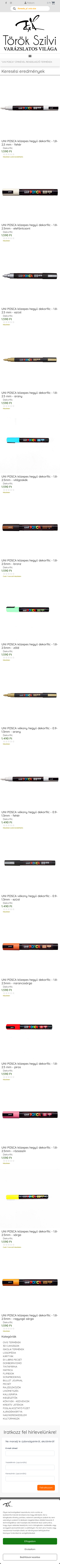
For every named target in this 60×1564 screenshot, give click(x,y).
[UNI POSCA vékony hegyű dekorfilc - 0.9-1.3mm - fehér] (30, 779)
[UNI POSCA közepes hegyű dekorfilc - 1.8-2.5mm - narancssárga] (30, 947)
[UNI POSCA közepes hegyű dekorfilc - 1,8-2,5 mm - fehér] (30, 108)
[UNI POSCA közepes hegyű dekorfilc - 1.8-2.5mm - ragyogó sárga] (30, 1282)
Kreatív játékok (13, 1404)
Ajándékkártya (12, 1411)
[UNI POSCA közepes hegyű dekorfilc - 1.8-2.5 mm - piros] (30, 1030)
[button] (30, 56)
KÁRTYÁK (8, 1356)
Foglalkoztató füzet (16, 1408)
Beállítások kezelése (30, 1557)
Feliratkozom (46, 1487)
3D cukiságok (11, 1345)
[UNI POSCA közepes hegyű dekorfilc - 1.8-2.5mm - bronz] (30, 527)
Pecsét (7, 1383)
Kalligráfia (10, 1394)
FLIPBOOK (8, 1373)
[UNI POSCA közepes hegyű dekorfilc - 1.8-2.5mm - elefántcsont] (30, 192)
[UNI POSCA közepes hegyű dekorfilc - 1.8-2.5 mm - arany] (30, 360)
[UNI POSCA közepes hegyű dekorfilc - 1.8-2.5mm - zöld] (30, 611)
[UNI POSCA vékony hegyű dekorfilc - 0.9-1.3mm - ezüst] (30, 863)
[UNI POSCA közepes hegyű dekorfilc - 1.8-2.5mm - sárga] (30, 1198)
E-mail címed (11, 1448)
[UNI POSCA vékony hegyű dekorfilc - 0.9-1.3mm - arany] (30, 695)
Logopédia (9, 1352)
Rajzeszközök (12, 1387)
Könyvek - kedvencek (16, 1401)
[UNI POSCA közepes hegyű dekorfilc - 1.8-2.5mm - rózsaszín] (30, 1114)
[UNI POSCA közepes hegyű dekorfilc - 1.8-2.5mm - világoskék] (30, 443)
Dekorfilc (8, 148)
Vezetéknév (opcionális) (16, 1462)
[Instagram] (11, 3)
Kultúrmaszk (11, 1418)
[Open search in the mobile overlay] (30, 8)
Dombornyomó (12, 1363)
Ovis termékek (12, 1342)
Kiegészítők (10, 1397)
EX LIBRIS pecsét (12, 1359)
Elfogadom (30, 1541)
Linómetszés (10, 1390)
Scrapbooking (12, 1377)
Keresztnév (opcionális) (16, 1473)
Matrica (8, 1370)
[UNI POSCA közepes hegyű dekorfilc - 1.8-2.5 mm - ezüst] (30, 276)
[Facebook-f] (6, 3)
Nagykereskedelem (15, 1415)
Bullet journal (13, 1380)
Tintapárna (10, 1366)
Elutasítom (30, 1549)
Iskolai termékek (13, 1349)
